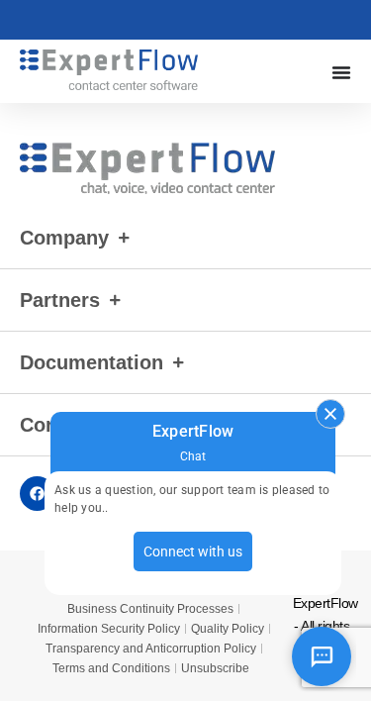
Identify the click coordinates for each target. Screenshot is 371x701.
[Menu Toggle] (341, 72)
